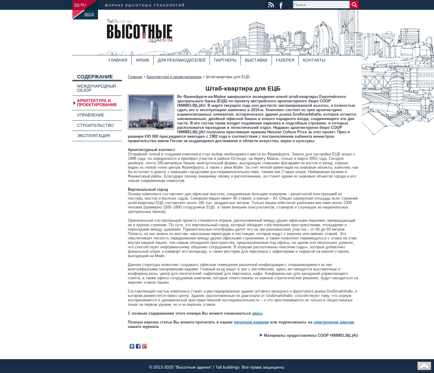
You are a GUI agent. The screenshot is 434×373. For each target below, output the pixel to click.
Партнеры (225, 60)
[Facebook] (138, 346)
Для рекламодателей (181, 60)
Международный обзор (96, 88)
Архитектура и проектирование (174, 77)
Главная (118, 60)
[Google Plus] (144, 346)
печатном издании (251, 322)
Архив (142, 60)
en (76, 5)
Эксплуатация (93, 135)
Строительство (95, 125)
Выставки (256, 60)
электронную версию (334, 322)
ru (83, 5)
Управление (90, 115)
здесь (257, 313)
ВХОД (89, 14)
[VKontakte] (132, 346)
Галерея (285, 60)
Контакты (314, 60)
